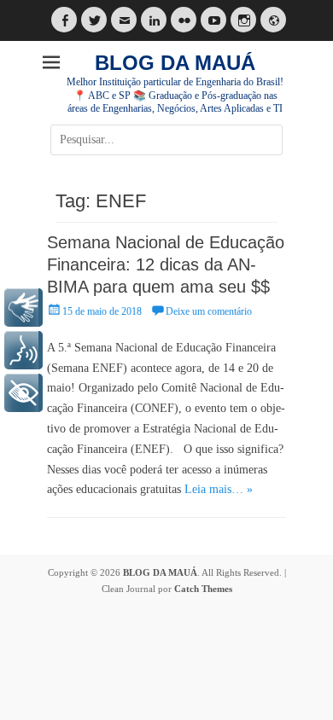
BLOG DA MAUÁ (175, 62)
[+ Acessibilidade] (23, 393)
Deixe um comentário (209, 311)
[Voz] (23, 350)
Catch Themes (203, 589)
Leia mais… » (218, 489)
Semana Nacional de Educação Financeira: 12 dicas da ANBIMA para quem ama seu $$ (165, 264)
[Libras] (23, 307)
